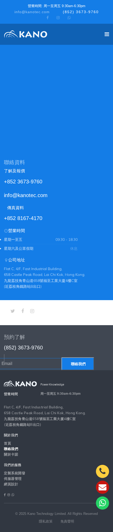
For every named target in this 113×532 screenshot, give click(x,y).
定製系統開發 (14, 473)
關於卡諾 (11, 454)
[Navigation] (107, 34)
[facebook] (48, 18)
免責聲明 (67, 521)
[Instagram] (58, 18)
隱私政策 (46, 521)
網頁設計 (11, 484)
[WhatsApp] (69, 18)
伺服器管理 (13, 479)
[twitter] (13, 311)
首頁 (7, 443)
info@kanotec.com (32, 12)
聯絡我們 (78, 364)
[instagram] (32, 311)
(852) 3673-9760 (81, 12)
